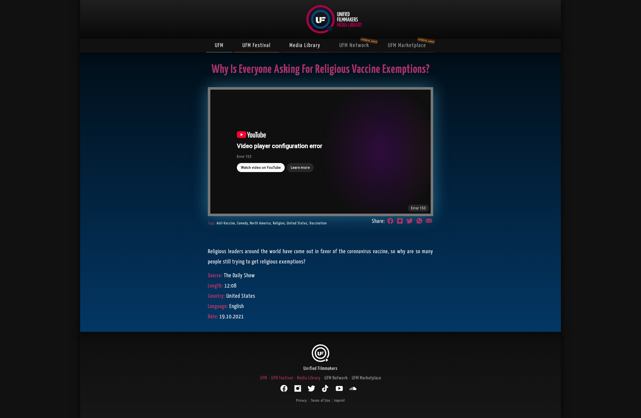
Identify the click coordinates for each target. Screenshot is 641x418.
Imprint (339, 400)
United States (297, 223)
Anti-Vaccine (226, 223)
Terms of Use (320, 400)
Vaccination (318, 223)
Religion (279, 223)
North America (260, 223)
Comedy (242, 223)
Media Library (304, 45)
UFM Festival (256, 45)
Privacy (301, 400)
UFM (219, 45)
